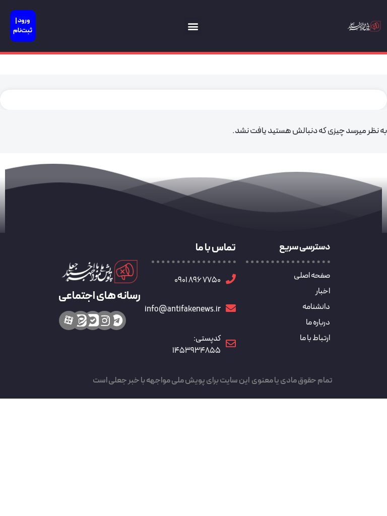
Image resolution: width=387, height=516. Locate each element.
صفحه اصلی (312, 276)
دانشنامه (316, 307)
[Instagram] (104, 320)
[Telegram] (116, 320)
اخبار (322, 291)
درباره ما (318, 322)
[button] (192, 26)
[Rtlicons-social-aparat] (68, 320)
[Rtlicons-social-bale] (92, 320)
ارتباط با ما (315, 338)
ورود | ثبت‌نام (22, 26)
